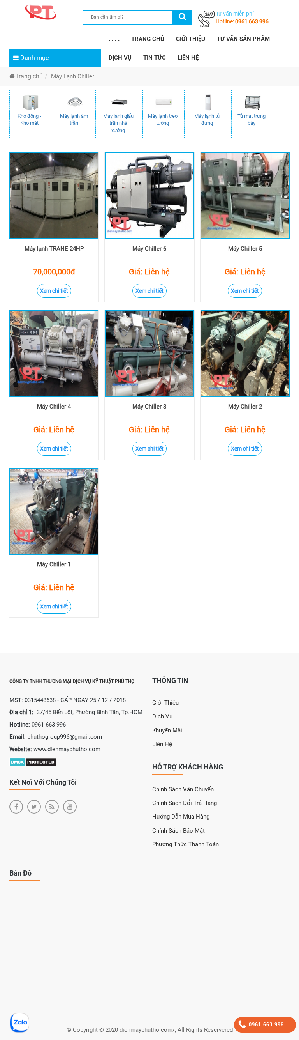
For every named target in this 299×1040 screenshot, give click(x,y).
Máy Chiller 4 (54, 406)
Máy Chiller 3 (149, 406)
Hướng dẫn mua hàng (180, 816)
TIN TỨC (154, 57)
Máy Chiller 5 (245, 248)
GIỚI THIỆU (190, 38)
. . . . (114, 38)
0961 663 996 (252, 21)
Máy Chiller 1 (54, 564)
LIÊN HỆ (188, 57)
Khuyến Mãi (167, 730)
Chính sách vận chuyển (183, 789)
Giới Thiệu (165, 702)
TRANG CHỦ (147, 38)
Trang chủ (29, 76)
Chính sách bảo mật (178, 830)
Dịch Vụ (162, 716)
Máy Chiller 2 (245, 406)
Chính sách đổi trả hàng (184, 803)
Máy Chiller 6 (149, 248)
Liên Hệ (162, 744)
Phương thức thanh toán (185, 844)
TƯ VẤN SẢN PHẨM (243, 38)
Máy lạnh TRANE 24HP (54, 248)
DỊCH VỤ (120, 57)
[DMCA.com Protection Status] (32, 761)
